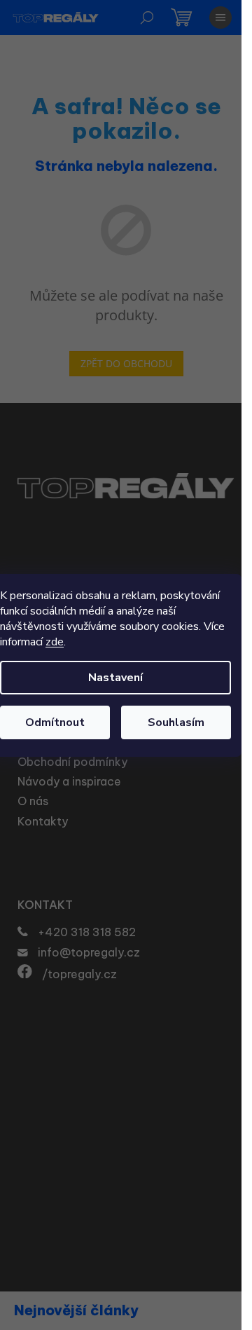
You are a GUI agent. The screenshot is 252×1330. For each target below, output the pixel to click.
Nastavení (115, 677)
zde (55, 642)
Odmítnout (55, 722)
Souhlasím (176, 722)
